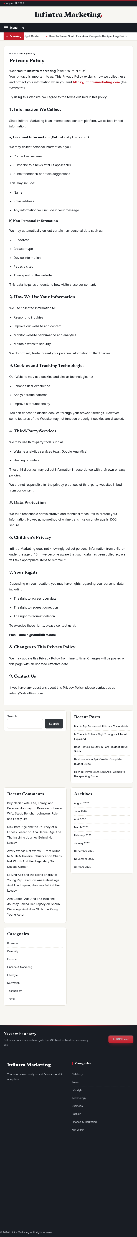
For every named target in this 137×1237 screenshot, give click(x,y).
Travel (11, 998)
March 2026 (81, 827)
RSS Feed (123, 1039)
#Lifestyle (112, 1152)
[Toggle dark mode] (23, 27)
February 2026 (83, 835)
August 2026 (81, 803)
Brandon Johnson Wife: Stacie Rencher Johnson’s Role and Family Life (34, 813)
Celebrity (12, 951)
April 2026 (80, 819)
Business (12, 943)
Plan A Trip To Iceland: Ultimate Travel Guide (101, 726)
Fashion (12, 959)
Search (12, 716)
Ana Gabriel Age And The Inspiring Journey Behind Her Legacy (34, 837)
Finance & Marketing (19, 967)
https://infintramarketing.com (96, 82)
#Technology (81, 1159)
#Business (101, 1159)
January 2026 (82, 843)
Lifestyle (12, 975)
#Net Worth (119, 1159)
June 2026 (80, 811)
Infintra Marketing (67, 15)
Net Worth (13, 983)
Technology (14, 991)
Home (12, 53)
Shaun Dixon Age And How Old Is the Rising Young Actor (33, 909)
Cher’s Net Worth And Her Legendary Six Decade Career (34, 861)
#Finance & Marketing (103, 1166)
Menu (14, 27)
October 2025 (82, 867)
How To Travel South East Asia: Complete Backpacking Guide (76, 36)
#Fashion (79, 1166)
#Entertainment (82, 1173)
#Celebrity (80, 1152)
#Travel (96, 1152)
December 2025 (84, 851)
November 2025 (84, 859)
